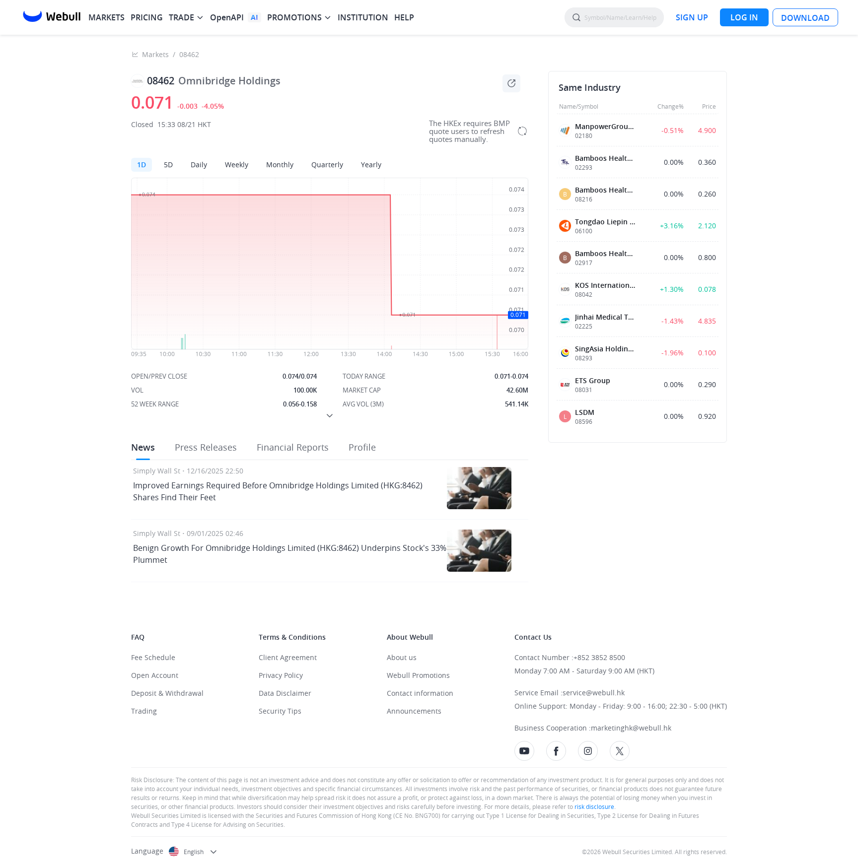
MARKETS (106, 17)
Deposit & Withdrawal (167, 693)
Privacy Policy (281, 675)
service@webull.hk (594, 692)
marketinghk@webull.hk (631, 728)
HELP (404, 17)
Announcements (414, 711)
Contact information (420, 693)
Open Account (154, 675)
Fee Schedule (153, 657)
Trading (144, 711)
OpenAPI (227, 17)
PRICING (147, 17)
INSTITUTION (363, 17)
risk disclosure (593, 806)
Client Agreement (288, 657)
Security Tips (280, 711)
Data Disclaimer (285, 693)
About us (402, 657)
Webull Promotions (418, 675)
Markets (155, 54)
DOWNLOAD (805, 17)
